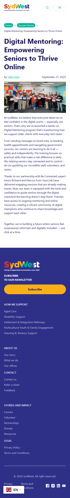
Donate (8, 428)
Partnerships (11, 423)
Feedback (9, 390)
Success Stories (26, 25)
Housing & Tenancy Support (20, 333)
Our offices (10, 365)
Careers (8, 412)
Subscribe (35, 289)
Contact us (10, 379)
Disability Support (14, 316)
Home (8, 25)
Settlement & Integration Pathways (24, 322)
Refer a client (11, 384)
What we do (11, 360)
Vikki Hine (14, 77)
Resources (10, 434)
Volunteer (9, 417)
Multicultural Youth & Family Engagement (28, 327)
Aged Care (10, 311)
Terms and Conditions (17, 453)
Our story (9, 355)
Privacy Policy (12, 447)
